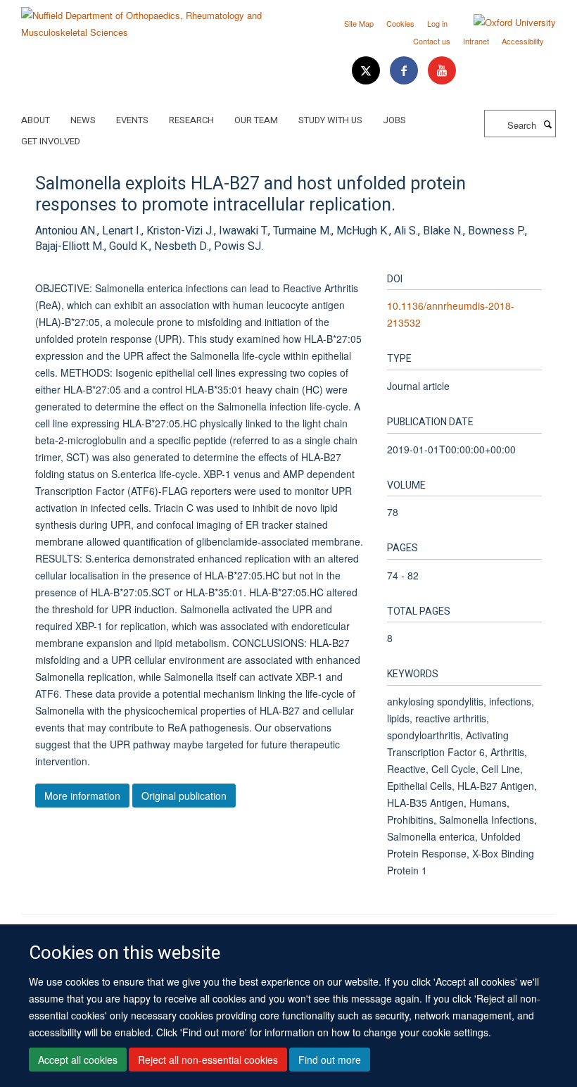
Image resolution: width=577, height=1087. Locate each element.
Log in (437, 23)
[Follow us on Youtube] (442, 70)
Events (132, 120)
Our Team (256, 120)
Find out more (329, 1060)
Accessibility (523, 40)
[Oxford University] (504, 22)
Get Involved (50, 141)
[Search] (547, 124)
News (83, 120)
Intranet (476, 40)
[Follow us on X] (367, 70)
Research (191, 120)
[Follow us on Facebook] (405, 70)
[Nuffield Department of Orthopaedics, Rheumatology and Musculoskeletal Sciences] (149, 18)
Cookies (400, 23)
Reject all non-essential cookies (208, 1060)
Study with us (330, 120)
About (35, 120)
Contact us (431, 40)
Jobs (394, 120)
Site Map (359, 23)
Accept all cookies (78, 1060)
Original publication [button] (184, 795)
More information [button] (82, 795)
